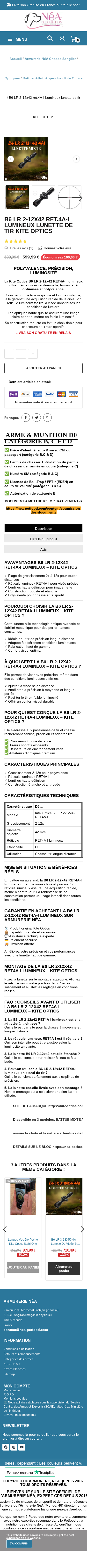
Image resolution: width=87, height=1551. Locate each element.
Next (76, 159)
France (8, 1325)
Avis (43, 549)
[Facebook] (5, 1447)
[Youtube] (21, 1447)
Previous (10, 159)
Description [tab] (43, 529)
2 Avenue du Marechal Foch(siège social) (31, 1310)
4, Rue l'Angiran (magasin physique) (28, 1315)
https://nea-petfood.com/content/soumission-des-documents (43, 510)
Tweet (36, 417)
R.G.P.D (9, 1394)
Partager (26, 417)
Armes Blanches (15, 1369)
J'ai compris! (19, 1543)
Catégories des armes (18, 1359)
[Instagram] (13, 1447)
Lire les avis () (21, 248)
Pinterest (47, 417)
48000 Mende (13, 1320)
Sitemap (9, 1374)
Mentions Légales (15, 1398)
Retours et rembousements (22, 1354)
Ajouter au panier (43, 368)
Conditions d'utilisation (19, 1349)
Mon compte (12, 1390)
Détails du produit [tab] (43, 539)
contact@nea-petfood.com (26, 1330)
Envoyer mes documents (20, 1415)
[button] (50, 38)
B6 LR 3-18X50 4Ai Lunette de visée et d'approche (64, 1242)
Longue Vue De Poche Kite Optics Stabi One (23, 1241)
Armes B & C (12, 1364)
